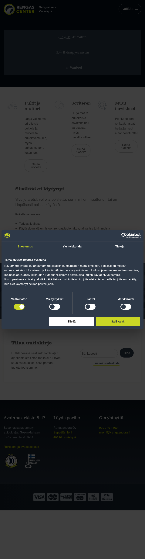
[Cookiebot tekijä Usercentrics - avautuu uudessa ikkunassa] (124, 235)
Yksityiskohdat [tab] (72, 246)
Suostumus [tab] (25, 246)
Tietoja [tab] (119, 246)
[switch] (54, 307)
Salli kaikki (118, 321)
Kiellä (72, 321)
